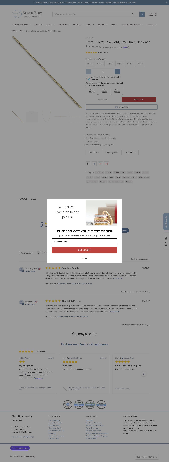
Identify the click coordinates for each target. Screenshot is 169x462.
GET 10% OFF (84, 250)
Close (84, 258)
